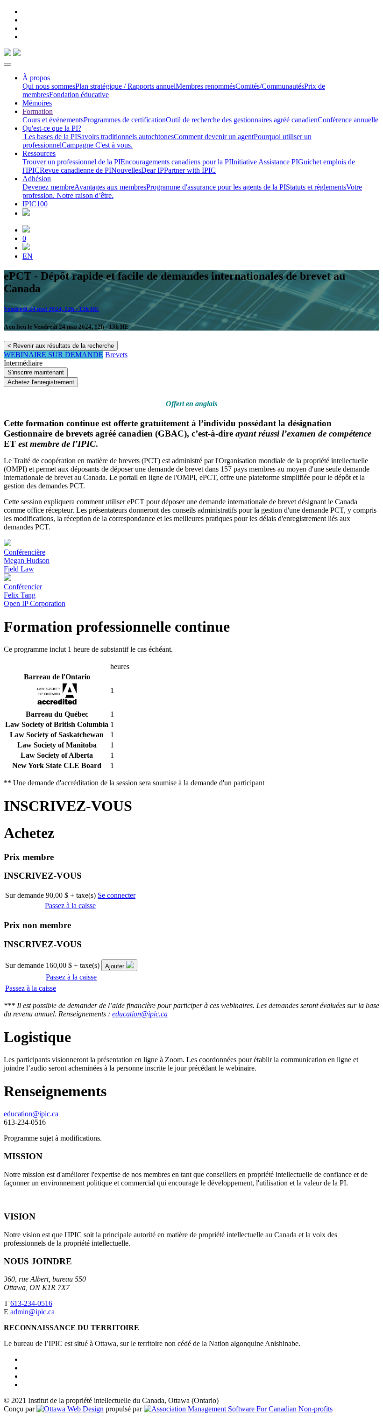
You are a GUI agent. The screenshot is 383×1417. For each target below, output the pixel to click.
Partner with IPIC (190, 170)
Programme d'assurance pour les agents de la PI (216, 187)
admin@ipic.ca (32, 1312)
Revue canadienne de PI (75, 170)
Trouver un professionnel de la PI (71, 162)
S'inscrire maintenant (35, 372)
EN (27, 256)
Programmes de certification (125, 120)
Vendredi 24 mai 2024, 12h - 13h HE (51, 308)
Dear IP (152, 170)
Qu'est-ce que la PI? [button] (51, 128)
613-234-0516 (31, 1303)
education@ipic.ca (140, 1014)
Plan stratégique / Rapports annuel (125, 86)
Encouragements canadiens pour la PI (176, 162)
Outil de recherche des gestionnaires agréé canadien (242, 120)
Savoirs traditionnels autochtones (125, 137)
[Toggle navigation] (7, 64)
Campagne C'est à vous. (97, 145)
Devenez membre (48, 187)
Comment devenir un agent (214, 137)
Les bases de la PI (49, 137)
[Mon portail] (26, 230)
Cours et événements (53, 120)
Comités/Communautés (269, 86)
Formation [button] (37, 111)
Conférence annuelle (348, 120)
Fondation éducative (79, 95)
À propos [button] (36, 78)
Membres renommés (205, 86)
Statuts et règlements (316, 187)
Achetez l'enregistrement (40, 382)
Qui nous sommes (48, 86)
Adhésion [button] (36, 179)
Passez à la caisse (70, 905)
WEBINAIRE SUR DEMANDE (53, 355)
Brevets (116, 355)
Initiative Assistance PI (264, 162)
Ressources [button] (39, 153)
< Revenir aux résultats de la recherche (60, 345)
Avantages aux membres (110, 187)
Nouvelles (126, 170)
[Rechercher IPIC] (26, 248)
